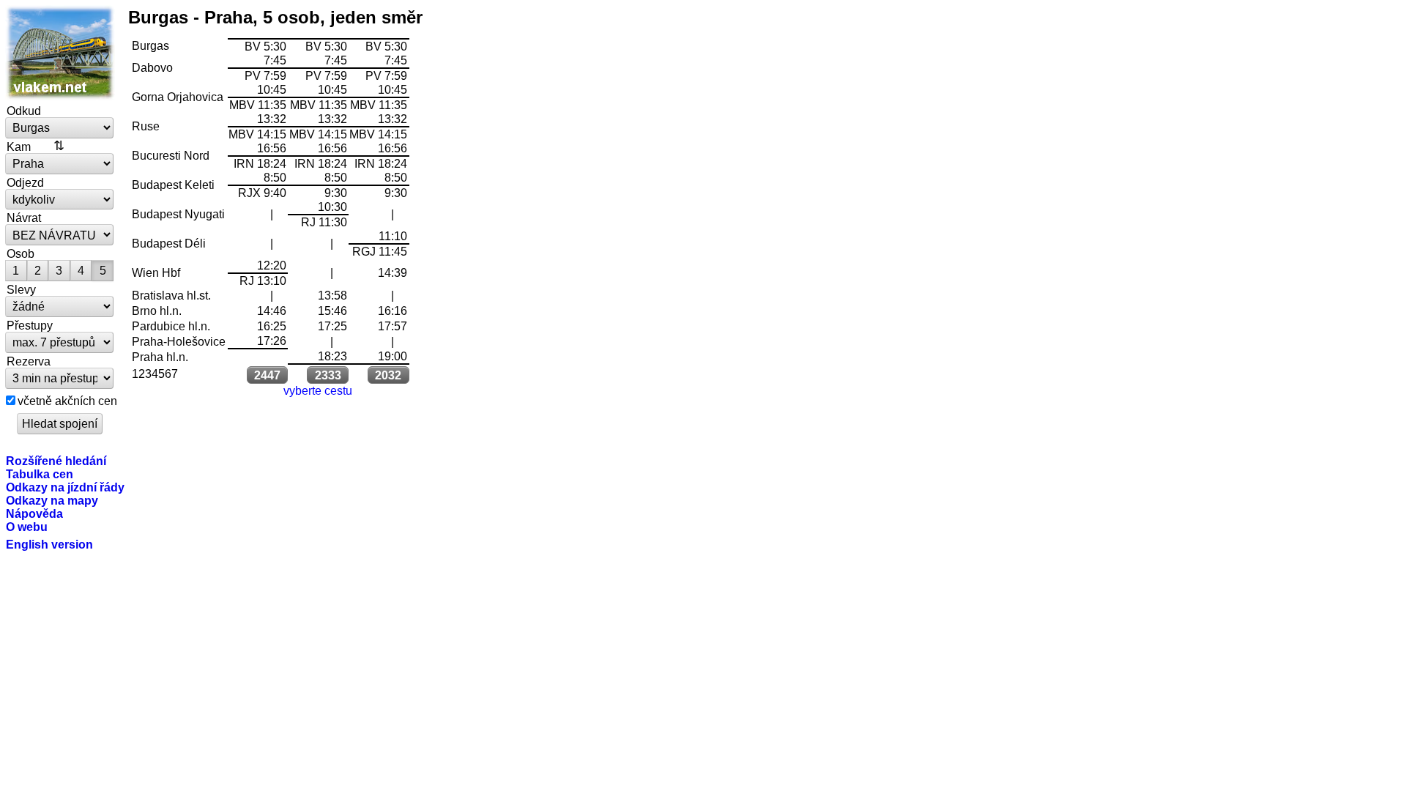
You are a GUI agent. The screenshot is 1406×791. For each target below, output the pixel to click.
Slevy (21, 289)
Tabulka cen (39, 473)
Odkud (24, 110)
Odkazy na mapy (52, 500)
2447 (267, 375)
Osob (20, 253)
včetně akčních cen (67, 400)
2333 (328, 375)
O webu (27, 526)
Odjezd (25, 182)
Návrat (24, 217)
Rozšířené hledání (56, 460)
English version (49, 544)
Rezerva (29, 361)
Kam (19, 146)
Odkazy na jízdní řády (65, 487)
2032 (388, 375)
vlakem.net (60, 52)
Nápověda (34, 513)
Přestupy (30, 325)
